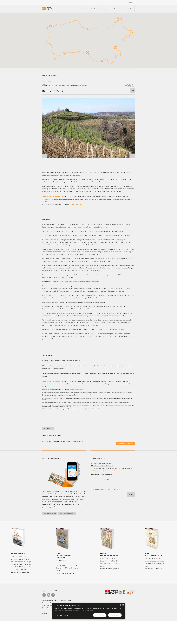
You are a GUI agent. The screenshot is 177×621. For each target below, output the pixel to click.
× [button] (123, 605)
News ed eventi (105, 9)
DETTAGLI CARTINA (50, 513)
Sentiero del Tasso (76, 204)
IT (129, 2)
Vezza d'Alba (48, 428)
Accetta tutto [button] (114, 615)
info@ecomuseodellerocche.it (111, 471)
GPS (132, 90)
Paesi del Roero (118, 9)
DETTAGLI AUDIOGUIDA (67, 513)
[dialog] (88, 611)
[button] (118, 19)
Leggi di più (90, 610)
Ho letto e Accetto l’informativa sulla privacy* (106, 489)
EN (132, 2)
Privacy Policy (46, 608)
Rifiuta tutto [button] (99, 615)
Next (132, 156)
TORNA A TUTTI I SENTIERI (125, 443)
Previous (44, 156)
